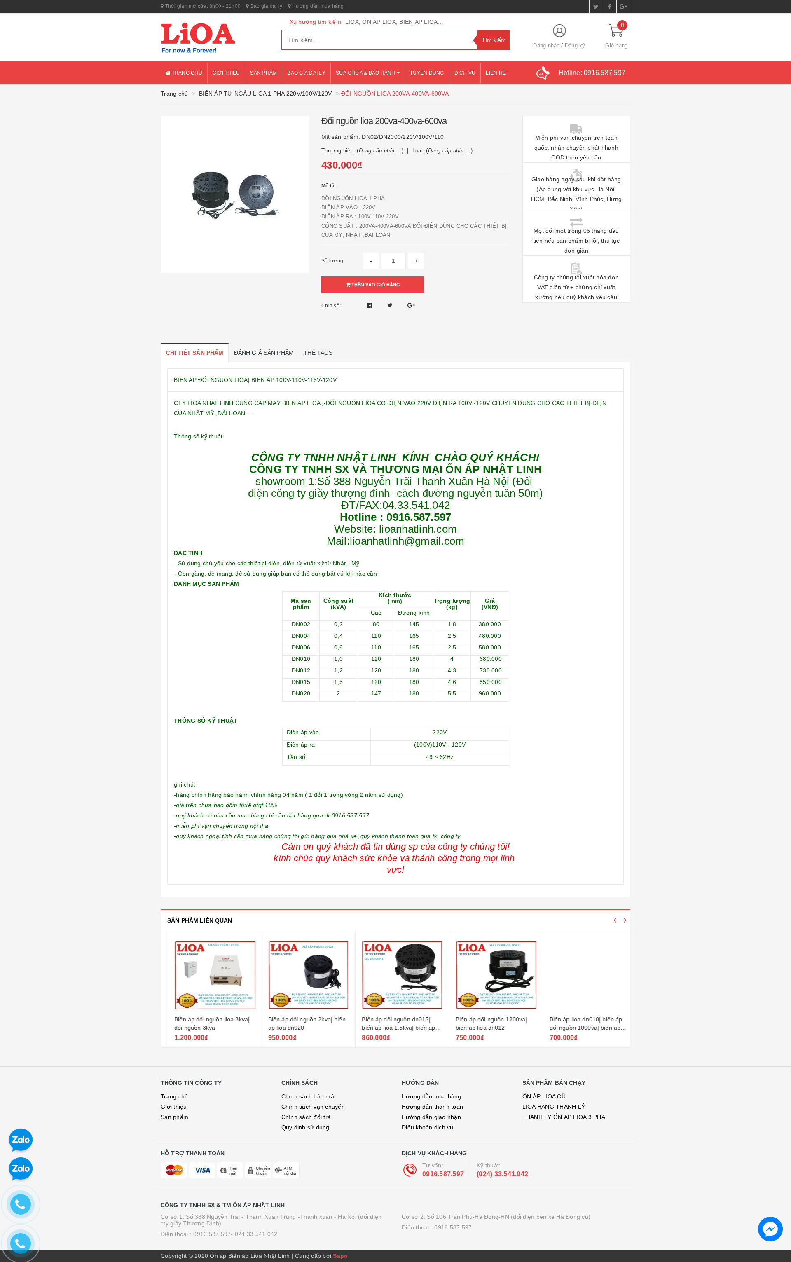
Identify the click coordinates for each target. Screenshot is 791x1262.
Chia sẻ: (331, 306)
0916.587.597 (443, 1174)
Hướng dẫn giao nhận (431, 1117)
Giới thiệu (226, 73)
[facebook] (609, 6)
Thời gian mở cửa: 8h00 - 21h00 (202, 6)
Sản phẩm (263, 73)
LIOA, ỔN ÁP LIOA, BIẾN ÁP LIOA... (394, 22)
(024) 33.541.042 (502, 1174)
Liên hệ (496, 73)
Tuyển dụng (427, 73)
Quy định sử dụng (305, 1127)
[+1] (411, 305)
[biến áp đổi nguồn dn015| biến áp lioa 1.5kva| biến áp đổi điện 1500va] (395, 974)
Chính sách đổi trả (306, 1117)
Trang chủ (186, 73)
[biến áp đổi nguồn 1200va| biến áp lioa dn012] (489, 974)
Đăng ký (575, 45)
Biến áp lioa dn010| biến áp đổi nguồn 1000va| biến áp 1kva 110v (579, 1027)
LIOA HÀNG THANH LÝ (553, 1106)
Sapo (340, 1256)
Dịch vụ (465, 73)
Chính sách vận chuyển (313, 1106)
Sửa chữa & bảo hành (366, 73)
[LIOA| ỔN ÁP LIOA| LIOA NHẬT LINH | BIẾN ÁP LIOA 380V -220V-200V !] (215, 37)
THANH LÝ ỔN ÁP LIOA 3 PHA (563, 1117)
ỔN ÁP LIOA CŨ (544, 1096)
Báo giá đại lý (265, 6)
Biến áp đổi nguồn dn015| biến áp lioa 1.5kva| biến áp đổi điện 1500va (391, 1027)
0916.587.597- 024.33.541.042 (235, 1234)
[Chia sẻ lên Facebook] (371, 305)
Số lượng (332, 261)
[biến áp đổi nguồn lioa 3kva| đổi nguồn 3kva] (207, 974)
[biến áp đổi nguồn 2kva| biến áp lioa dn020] (301, 974)
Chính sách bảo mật (308, 1096)
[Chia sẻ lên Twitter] (391, 305)
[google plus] (623, 6)
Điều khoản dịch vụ (428, 1127)
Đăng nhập (546, 45)
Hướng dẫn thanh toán (432, 1106)
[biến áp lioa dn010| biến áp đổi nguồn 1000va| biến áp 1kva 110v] (583, 974)
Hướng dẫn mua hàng (317, 6)
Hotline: (592, 72)
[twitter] (596, 6)
